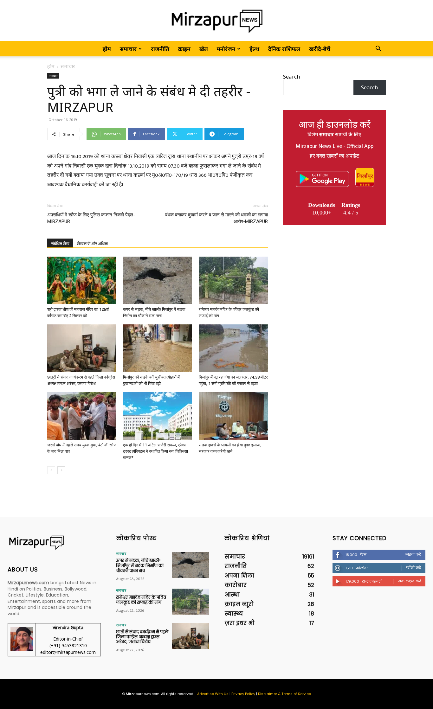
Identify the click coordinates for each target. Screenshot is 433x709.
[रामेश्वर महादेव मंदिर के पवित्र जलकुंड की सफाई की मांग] (233, 280)
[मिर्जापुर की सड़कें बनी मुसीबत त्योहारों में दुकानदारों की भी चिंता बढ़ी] (157, 348)
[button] (378, 49)
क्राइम (184, 49)
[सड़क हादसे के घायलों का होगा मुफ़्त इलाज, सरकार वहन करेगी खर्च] (233, 416)
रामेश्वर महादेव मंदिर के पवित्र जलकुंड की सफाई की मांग (141, 599)
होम (107, 49)
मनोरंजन (226, 49)
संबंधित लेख (60, 243)
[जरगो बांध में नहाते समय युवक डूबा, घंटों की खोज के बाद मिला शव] (81, 416)
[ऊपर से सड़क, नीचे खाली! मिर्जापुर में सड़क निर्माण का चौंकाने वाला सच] (157, 280)
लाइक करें (413, 554)
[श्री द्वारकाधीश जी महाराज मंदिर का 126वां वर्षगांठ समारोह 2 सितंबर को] (81, 280)
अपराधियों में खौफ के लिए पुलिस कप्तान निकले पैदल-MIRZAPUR (91, 218)
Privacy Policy (243, 693)
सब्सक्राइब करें (409, 581)
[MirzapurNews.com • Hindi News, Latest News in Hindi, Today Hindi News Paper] (216, 21)
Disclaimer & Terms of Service (284, 693)
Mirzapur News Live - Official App (334, 146)
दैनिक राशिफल (284, 49)
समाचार (128, 49)
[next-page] (61, 470)
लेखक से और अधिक (92, 243)
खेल (203, 49)
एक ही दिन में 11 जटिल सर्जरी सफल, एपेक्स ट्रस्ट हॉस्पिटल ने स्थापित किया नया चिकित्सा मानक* (155, 451)
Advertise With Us (213, 693)
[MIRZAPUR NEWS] (54, 542)
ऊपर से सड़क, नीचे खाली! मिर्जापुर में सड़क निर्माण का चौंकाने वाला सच (140, 565)
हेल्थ (254, 49)
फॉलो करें (413, 567)
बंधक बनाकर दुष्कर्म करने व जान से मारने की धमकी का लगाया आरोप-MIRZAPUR (216, 218)
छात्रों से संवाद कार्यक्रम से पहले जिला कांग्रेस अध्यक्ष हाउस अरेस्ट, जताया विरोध (142, 637)
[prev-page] (51, 470)
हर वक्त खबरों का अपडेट (334, 156)
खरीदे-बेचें (319, 49)
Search (291, 76)
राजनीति (160, 49)
